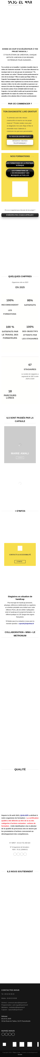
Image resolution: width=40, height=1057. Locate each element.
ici (35, 689)
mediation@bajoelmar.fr (17, 1007)
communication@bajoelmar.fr (17, 1002)
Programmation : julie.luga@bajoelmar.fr (14, 1005)
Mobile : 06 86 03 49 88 (9, 998)
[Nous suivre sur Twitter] (21, 854)
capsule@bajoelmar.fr (26, 623)
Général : (4, 1002)
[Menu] (2, 3)
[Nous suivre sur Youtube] (25, 854)
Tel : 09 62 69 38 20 (7, 994)
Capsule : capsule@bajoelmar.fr (12, 1009)
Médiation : (5, 1007)
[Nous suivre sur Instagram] (18, 854)
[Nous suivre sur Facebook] (14, 854)
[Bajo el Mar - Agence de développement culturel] (20, 3)
